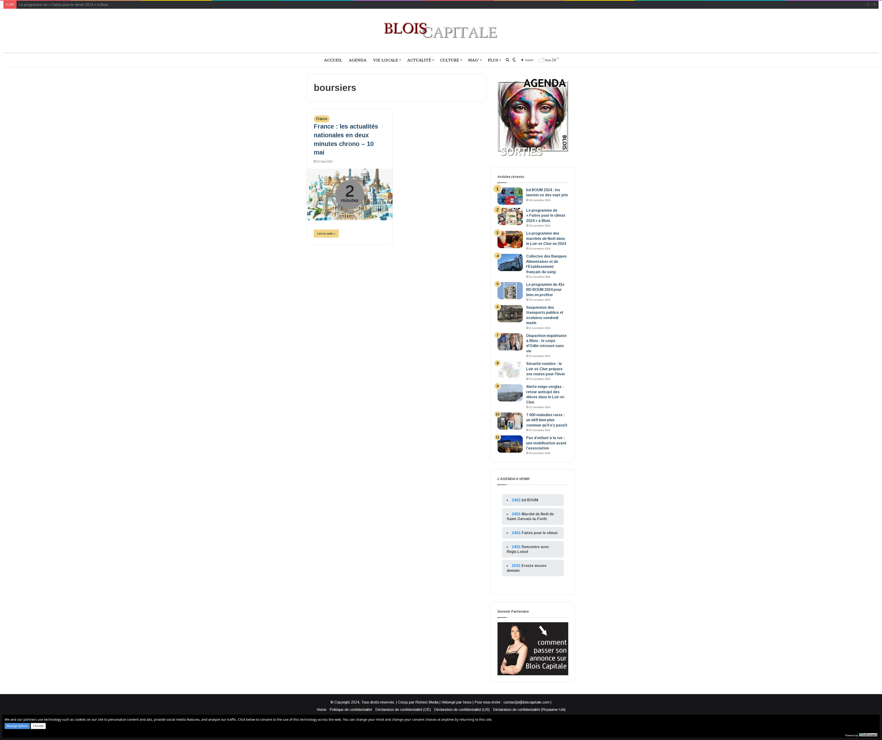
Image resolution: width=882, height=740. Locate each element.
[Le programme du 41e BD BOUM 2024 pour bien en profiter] (510, 290)
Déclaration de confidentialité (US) (462, 710)
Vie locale (385, 60)
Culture (449, 60)
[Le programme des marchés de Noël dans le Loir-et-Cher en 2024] (510, 239)
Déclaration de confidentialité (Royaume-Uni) (529, 710)
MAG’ (473, 60)
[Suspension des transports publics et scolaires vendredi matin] (510, 313)
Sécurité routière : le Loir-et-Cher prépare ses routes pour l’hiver (545, 369)
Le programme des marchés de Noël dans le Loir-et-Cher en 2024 (72, 5)
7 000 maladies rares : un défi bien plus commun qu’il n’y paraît (546, 420)
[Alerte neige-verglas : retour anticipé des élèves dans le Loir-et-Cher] (510, 392)
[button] (17, 726)
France (321, 119)
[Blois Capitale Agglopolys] (441, 31)
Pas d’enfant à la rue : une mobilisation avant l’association (546, 443)
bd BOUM (530, 500)
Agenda (358, 60)
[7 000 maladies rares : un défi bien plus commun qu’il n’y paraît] (510, 421)
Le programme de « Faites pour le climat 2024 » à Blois (545, 215)
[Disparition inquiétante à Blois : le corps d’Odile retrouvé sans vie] (510, 341)
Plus (493, 60)
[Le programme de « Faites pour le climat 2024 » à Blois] (510, 216)
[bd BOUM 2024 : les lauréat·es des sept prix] (510, 196)
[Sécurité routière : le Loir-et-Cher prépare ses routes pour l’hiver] (510, 369)
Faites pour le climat (540, 533)
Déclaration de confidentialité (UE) (403, 710)
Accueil (333, 60)
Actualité (419, 60)
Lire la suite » (326, 233)
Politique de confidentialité (351, 710)
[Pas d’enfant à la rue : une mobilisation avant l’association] (510, 444)
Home (321, 710)
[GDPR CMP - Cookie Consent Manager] (868, 734)
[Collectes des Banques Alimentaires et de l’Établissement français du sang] (510, 262)
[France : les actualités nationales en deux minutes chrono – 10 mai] (350, 194)
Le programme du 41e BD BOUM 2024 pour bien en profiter (545, 290)
